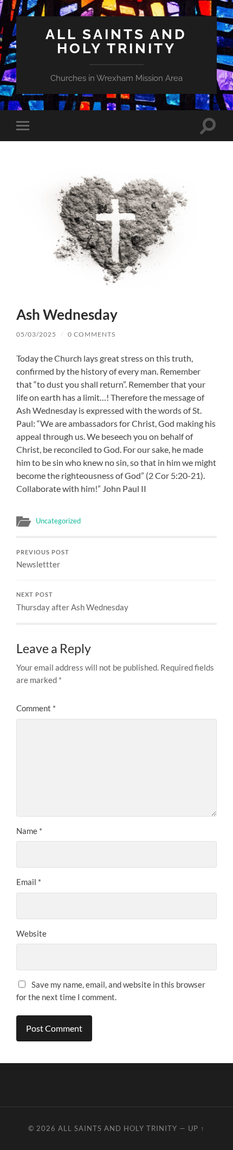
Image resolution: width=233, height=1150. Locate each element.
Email (28, 882)
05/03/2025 (36, 334)
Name (29, 831)
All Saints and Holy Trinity (116, 41)
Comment (36, 708)
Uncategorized (58, 520)
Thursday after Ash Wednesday (72, 601)
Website (31, 933)
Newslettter (42, 559)
